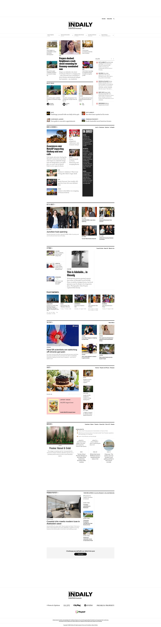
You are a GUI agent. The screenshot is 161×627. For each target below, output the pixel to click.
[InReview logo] (88, 605)
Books (112, 424)
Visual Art (102, 424)
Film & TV (107, 424)
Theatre (96, 424)
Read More (111, 322)
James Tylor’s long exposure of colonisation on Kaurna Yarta (93, 431)
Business (101, 127)
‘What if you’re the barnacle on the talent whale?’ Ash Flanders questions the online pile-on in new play (96, 433)
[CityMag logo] (77, 605)
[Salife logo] (67, 605)
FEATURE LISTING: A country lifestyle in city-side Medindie (99, 493)
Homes (97, 367)
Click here (80, 554)
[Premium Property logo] (105, 605)
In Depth (112, 127)
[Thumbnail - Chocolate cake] (64, 380)
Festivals (87, 424)
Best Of (106, 248)
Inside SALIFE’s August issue (67, 412)
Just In (97, 127)
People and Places (104, 367)
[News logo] (53, 605)
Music (92, 424)
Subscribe (109, 18)
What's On (111, 248)
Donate (103, 18)
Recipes (112, 367)
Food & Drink (100, 248)
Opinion (107, 127)
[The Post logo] (80, 612)
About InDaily (95, 625)
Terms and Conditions (86, 625)
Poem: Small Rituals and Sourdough (87, 436)
